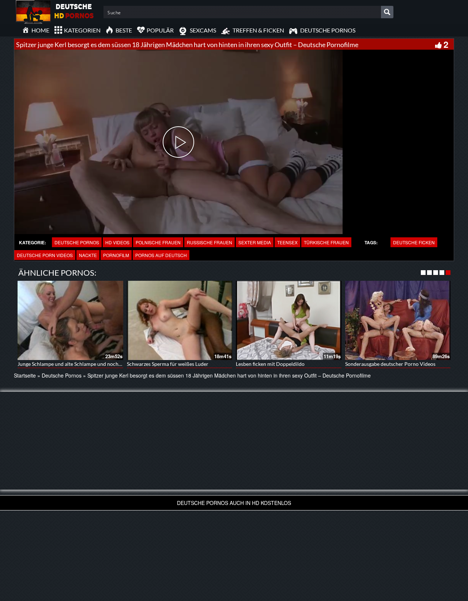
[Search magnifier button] (387, 12)
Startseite (25, 375)
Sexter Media (254, 242)
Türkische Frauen (326, 242)
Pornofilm (116, 255)
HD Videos (117, 242)
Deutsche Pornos (76, 242)
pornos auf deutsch (161, 255)
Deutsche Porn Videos (45, 255)
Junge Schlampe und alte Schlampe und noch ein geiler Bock (85, 364)
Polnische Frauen (158, 242)
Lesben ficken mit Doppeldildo (270, 364)
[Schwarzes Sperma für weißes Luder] (180, 320)
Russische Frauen (209, 242)
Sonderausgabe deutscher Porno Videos (390, 364)
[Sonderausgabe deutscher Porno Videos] (398, 320)
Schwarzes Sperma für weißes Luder (167, 364)
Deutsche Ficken (414, 242)
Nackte (88, 255)
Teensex (287, 242)
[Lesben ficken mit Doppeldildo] (288, 320)
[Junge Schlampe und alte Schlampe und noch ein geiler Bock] (70, 320)
